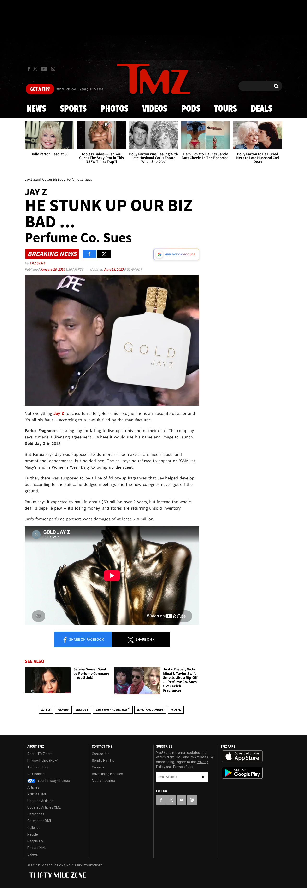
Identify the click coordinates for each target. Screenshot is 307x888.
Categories (35, 814)
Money (63, 709)
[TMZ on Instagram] (53, 69)
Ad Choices (36, 774)
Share (86, 639)
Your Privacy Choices (53, 781)
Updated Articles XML (44, 807)
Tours (225, 109)
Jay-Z (45, 709)
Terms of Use (37, 767)
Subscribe (203, 777)
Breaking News (150, 709)
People (32, 834)
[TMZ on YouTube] (181, 800)
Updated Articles (40, 801)
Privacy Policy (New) (42, 760)
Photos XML (36, 848)
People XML (36, 841)
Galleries (34, 828)
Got (40, 89)
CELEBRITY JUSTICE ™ (112, 709)
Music (176, 709)
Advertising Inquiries (107, 774)
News (36, 109)
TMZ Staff (37, 263)
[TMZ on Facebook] (29, 69)
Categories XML (39, 821)
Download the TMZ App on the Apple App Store (242, 756)
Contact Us (100, 754)
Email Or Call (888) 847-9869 (79, 89)
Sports (73, 109)
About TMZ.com (40, 754)
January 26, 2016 (52, 269)
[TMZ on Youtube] (44, 69)
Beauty (82, 709)
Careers (98, 767)
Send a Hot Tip (103, 760)
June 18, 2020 (114, 269)
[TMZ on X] (36, 69)
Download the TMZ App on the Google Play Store (242, 773)
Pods (190, 109)
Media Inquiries (103, 781)
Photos (114, 109)
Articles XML (37, 794)
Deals (261, 109)
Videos (154, 109)
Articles (33, 787)
